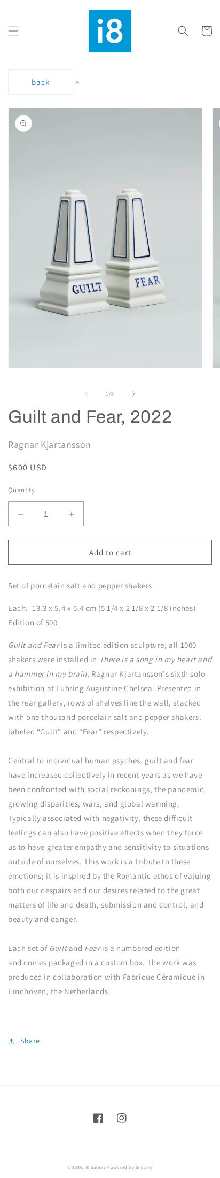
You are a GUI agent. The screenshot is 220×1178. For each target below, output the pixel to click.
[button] (13, 31)
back (41, 82)
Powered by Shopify (130, 1167)
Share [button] (30, 1040)
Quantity (21, 489)
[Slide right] (133, 394)
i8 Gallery (95, 1167)
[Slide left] (86, 394)
